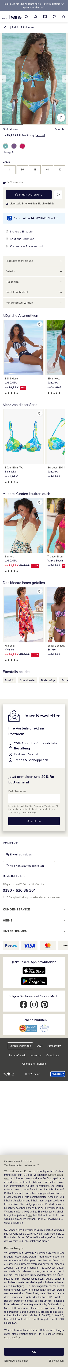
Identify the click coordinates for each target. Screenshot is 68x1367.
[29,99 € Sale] (23, 347)
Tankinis (9, 680)
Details (10, 271)
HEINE (7, 920)
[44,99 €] (23, 436)
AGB (40, 1045)
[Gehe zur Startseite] (15, 16)
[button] (4, 16)
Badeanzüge (48, 680)
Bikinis (15, 27)
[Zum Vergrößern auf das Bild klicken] (61, 117)
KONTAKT (10, 843)
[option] (5, 146)
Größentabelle (15, 182)
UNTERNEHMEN (15, 931)
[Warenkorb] (63, 16)
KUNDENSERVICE (16, 909)
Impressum (36, 1055)
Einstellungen (56, 1360)
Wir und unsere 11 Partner (20, 1171)
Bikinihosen (27, 27)
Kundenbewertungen (19, 302)
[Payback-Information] (57, 1074)
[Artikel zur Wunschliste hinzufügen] (58, 194)
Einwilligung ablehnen (16, 1360)
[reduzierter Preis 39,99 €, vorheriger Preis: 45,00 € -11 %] (23, 614)
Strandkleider (27, 680)
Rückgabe (12, 281)
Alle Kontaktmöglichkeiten (27, 865)
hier (30, 1215)
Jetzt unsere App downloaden (34, 962)
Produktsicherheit (17, 292)
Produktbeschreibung (19, 260)
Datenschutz (54, 1045)
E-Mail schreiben (19, 855)
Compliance (52, 1055)
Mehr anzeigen (30, 812)
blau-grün (8, 152)
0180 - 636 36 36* (19, 890)
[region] (34, 1261)
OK (34, 1351)
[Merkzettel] (54, 16)
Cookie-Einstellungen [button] (34, 1063)
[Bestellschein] (45, 16)
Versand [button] (40, 135)
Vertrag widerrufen (20, 1045)
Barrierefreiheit (17, 1055)
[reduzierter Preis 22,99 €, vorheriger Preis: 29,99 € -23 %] (23, 525)
